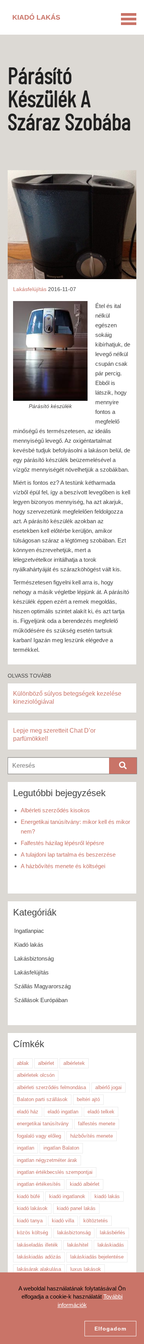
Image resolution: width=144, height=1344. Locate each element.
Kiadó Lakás (36, 17)
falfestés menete (96, 1123)
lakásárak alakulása (39, 1269)
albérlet (46, 1063)
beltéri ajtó (88, 1099)
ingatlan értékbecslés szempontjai (55, 1172)
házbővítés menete (91, 1136)
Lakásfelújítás (29, 289)
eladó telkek (101, 1112)
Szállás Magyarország (42, 986)
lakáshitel (77, 1245)
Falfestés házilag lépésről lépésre (62, 843)
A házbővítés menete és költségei (63, 866)
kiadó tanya (30, 1220)
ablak (23, 1063)
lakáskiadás (111, 1245)
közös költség (32, 1232)
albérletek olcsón (36, 1075)
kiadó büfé (28, 1196)
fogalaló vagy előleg (39, 1136)
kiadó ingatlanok (67, 1196)
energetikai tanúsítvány (43, 1123)
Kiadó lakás (28, 944)
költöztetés (95, 1220)
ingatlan (25, 1148)
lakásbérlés (112, 1232)
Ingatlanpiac (29, 930)
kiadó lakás (107, 1196)
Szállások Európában (41, 1000)
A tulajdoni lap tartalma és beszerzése (68, 854)
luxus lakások (85, 1269)
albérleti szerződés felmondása (51, 1087)
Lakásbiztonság (34, 958)
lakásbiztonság (74, 1232)
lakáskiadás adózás (39, 1257)
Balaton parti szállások (42, 1099)
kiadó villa (63, 1220)
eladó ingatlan (63, 1112)
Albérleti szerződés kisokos (55, 810)
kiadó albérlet (84, 1184)
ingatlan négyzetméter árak (47, 1160)
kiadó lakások (32, 1208)
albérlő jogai (108, 1087)
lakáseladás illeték (37, 1245)
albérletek (74, 1063)
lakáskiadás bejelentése (97, 1257)
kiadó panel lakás (76, 1208)
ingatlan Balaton (61, 1148)
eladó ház (27, 1112)
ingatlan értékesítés (39, 1184)
